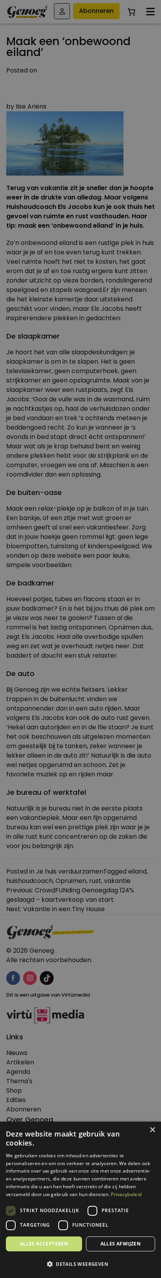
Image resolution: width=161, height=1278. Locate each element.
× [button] (152, 1130)
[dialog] (80, 639)
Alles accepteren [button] (44, 1243)
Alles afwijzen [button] (120, 1243)
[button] (80, 1264)
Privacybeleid (126, 1194)
